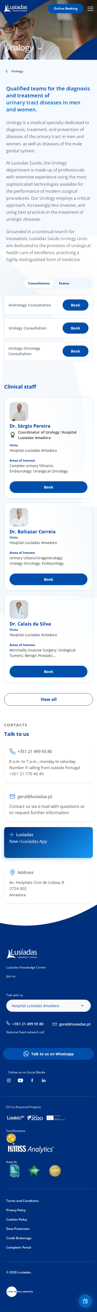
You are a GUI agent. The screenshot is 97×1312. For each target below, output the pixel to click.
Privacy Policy (16, 1210)
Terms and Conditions (22, 1201)
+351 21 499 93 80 (27, 1023)
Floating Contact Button (86, 1301)
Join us (11, 976)
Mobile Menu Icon (91, 8)
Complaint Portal (18, 1247)
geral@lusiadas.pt (75, 1024)
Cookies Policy (16, 1219)
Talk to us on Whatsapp (52, 1053)
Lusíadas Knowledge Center (26, 967)
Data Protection (18, 1229)
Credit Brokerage (19, 1238)
